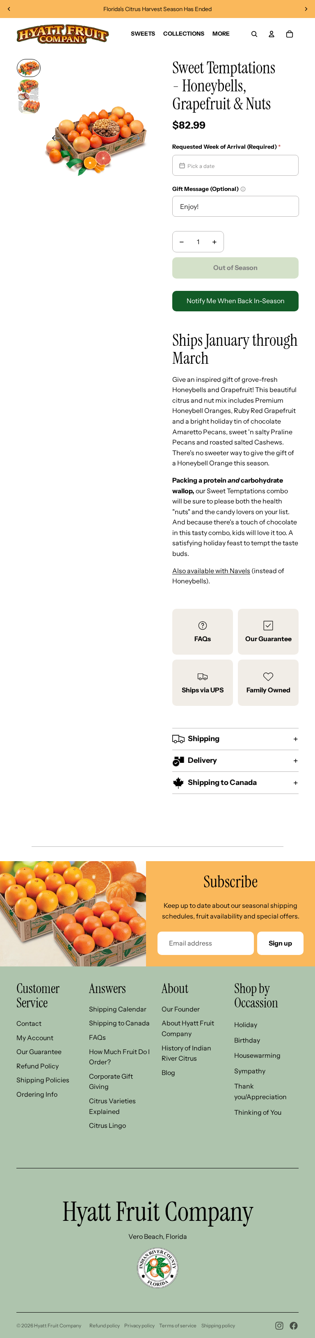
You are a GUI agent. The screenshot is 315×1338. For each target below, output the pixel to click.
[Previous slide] (9, 9)
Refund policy (104, 1325)
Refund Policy (37, 1066)
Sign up (280, 943)
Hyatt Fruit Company (57, 1325)
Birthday (247, 1040)
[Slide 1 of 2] (29, 68)
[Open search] (254, 34)
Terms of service (177, 1325)
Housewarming (257, 1055)
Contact (28, 1023)
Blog (168, 1072)
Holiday (245, 1025)
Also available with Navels (211, 571)
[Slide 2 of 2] (29, 96)
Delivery (202, 760)
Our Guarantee (268, 639)
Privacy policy (139, 1325)
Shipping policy (218, 1325)
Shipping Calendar (117, 1009)
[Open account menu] (271, 34)
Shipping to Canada (222, 782)
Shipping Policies (42, 1080)
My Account (34, 1038)
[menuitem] (221, 34)
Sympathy (249, 1071)
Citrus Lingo (107, 1125)
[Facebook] (294, 1326)
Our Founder (181, 1009)
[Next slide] (306, 9)
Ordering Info (36, 1094)
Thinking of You (257, 1112)
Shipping (203, 738)
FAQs (202, 639)
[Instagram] (279, 1326)
